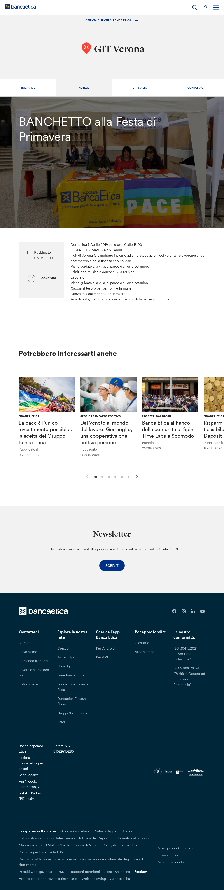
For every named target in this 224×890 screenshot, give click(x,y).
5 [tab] (121, 476)
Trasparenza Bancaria (37, 831)
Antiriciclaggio (105, 831)
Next (137, 477)
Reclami (142, 871)
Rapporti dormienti (85, 871)
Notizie (84, 87)
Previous (87, 476)
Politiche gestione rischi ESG (41, 852)
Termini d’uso (167, 855)
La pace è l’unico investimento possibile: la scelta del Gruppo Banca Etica (45, 432)
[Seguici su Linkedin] (193, 611)
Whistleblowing (94, 878)
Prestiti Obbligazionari (36, 871)
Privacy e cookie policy (175, 848)
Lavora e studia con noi (34, 672)
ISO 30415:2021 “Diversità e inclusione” (185, 653)
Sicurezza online (117, 871)
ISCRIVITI (112, 565)
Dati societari (29, 684)
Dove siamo (28, 652)
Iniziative (28, 87)
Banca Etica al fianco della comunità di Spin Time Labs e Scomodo (168, 429)
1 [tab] (95, 476)
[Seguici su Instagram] (184, 611)
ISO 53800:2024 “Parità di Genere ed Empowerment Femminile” (189, 676)
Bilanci (127, 831)
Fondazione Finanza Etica (72, 687)
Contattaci (195, 87)
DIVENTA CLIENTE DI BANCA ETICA (108, 20)
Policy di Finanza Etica (120, 845)
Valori (61, 722)
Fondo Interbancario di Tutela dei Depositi (78, 838)
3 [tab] (108, 476)
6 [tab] (128, 476)
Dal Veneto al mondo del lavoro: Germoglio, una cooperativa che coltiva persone (106, 432)
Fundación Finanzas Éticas (72, 701)
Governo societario (75, 831)
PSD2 (62, 871)
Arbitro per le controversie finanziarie (48, 878)
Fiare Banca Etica (70, 675)
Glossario (142, 643)
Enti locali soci (30, 838)
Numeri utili (28, 643)
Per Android (105, 648)
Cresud (63, 648)
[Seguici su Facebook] (174, 611)
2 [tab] (101, 476)
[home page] (20, 6)
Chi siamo (140, 87)
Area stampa (144, 652)
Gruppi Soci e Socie (72, 713)
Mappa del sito (30, 845)
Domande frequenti (34, 660)
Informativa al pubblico (132, 838)
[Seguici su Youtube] (202, 611)
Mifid (50, 845)
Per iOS (102, 657)
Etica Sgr (64, 666)
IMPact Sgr (66, 657)
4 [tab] (114, 476)
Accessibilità (120, 878)
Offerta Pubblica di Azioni (78, 845)
